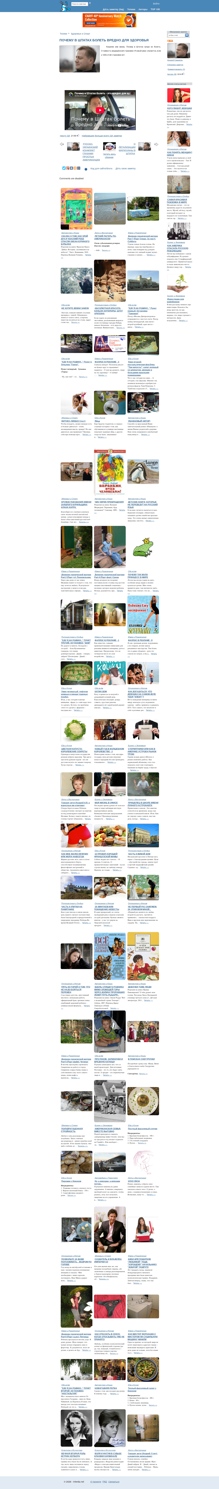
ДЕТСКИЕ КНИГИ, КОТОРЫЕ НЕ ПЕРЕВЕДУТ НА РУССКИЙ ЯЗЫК (143, 504)
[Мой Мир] (78, 168)
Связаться (113, 1481)
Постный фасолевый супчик (142, 1129)
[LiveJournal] (82, 168)
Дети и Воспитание (104, 232)
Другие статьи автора (176, 83)
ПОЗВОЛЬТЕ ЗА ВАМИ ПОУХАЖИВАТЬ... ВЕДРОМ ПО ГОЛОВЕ (76, 1262)
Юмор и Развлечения (137, 232)
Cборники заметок (175, 64)
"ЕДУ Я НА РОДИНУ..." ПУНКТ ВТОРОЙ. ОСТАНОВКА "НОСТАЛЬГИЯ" (76, 1391)
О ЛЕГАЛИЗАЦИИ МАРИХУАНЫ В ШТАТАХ (127, 148)
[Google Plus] (67, 168)
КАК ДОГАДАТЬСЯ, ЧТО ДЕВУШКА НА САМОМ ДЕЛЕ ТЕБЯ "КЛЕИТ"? (142, 694)
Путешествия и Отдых (106, 305)
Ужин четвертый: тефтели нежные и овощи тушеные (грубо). (74, 694)
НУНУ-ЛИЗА (134, 1181)
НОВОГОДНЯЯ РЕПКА (106, 1388)
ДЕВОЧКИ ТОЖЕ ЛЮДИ (139, 987)
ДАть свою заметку (126, 168)
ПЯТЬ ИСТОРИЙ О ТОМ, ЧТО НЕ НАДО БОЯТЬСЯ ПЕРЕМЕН (75, 989)
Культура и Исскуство (71, 1450)
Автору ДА (172, 74)
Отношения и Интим (176, 105)
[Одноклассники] (75, 168)
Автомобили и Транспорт (106, 1177)
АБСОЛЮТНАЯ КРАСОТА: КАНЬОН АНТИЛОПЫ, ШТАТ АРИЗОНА (108, 311)
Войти (156, 3)
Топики (131, 9)
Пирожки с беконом (71, 1181)
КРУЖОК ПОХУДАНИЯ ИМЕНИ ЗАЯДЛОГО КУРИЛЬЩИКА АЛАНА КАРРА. (76, 504)
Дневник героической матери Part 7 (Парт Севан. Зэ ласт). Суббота (143, 239)
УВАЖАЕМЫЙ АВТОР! (139, 421)
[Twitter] (64, 168)
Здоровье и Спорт (80, 33)
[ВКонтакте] (71, 168)
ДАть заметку (110, 9)
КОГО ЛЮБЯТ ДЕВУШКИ (179, 108)
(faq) (121, 9)
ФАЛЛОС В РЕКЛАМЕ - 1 (107, 640)
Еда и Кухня (133, 358)
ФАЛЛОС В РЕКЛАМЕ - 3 (107, 362)
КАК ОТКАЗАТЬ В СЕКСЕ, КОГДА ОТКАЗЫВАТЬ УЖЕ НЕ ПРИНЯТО (109, 1337)
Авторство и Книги (70, 232)
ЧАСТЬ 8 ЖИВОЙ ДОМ (139, 854)
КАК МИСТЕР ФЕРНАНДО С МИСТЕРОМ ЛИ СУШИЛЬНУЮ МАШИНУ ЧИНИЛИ (143, 1337)
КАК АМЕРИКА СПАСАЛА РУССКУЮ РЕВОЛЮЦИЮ (177, 248)
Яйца (97, 421)
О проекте (95, 1481)
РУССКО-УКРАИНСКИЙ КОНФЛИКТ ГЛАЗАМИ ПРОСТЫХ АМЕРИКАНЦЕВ (91, 151)
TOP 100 (155, 9)
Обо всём (65, 305)
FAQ (105, 1481)
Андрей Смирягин (175, 60)
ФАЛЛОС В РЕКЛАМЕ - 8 (140, 640)
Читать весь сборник (109, 155)
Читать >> (106, 250)
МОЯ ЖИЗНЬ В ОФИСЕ (106, 803)
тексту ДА (65, 135)
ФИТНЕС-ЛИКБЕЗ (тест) (73, 421)
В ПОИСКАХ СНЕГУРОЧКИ (141, 1059)
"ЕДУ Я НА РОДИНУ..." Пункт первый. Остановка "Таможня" (142, 311)
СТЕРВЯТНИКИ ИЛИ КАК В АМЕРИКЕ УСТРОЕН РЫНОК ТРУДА (142, 751)
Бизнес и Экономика (176, 242)
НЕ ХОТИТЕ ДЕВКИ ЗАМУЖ (75, 308)
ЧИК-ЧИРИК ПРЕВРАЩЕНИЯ (109, 502)
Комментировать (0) (176, 69)
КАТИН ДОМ (101, 691)
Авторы (143, 9)
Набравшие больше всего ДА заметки (102, 135)
